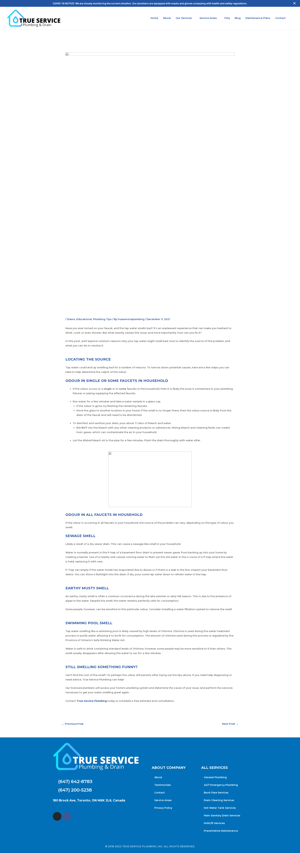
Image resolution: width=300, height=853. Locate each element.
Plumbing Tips (102, 319)
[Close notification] (294, 3)
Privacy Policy (163, 807)
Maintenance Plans (257, 18)
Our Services (184, 18)
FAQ (227, 18)
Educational (84, 319)
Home (154, 18)
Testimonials (162, 785)
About (167, 18)
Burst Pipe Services (216, 792)
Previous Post (73, 723)
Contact (280, 18)
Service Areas (208, 18)
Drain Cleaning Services (219, 800)
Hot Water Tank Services (220, 807)
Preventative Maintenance (221, 830)
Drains (71, 319)
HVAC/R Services (214, 823)
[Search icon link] (292, 18)
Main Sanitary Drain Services (222, 815)
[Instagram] (57, 816)
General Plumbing (215, 777)
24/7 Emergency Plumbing (221, 785)
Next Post (230, 723)
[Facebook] (66, 816)
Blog (238, 18)
